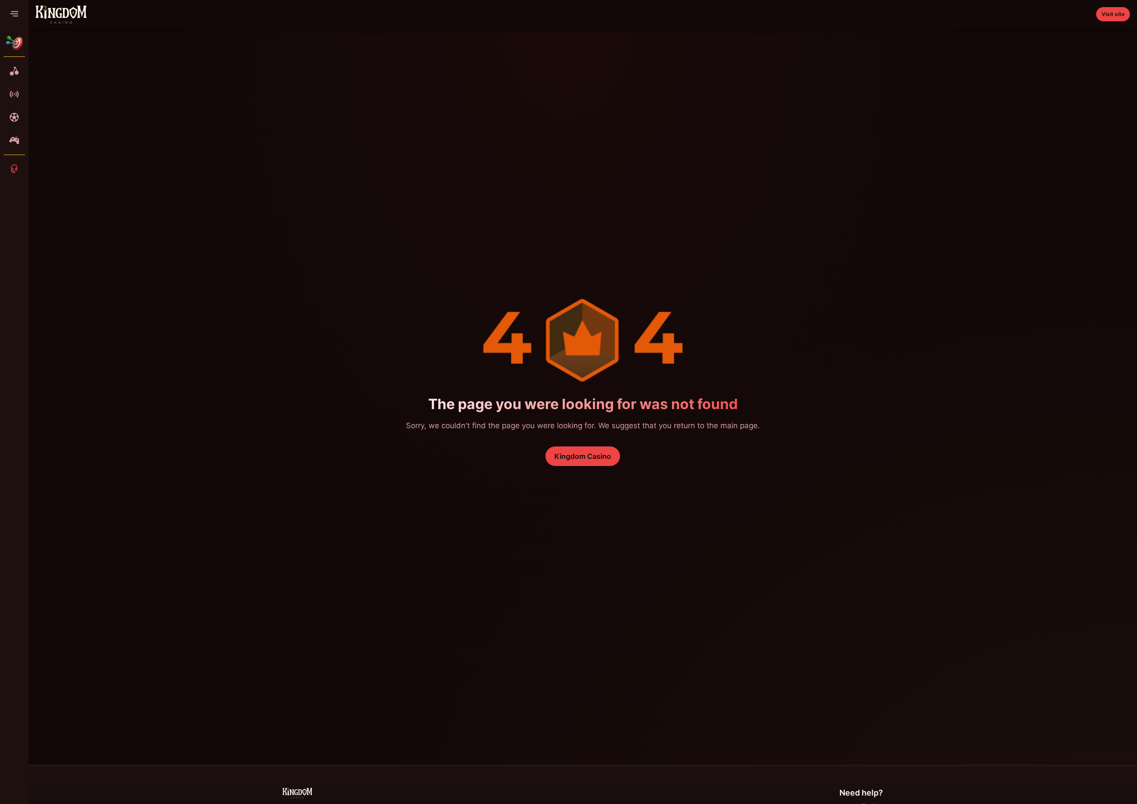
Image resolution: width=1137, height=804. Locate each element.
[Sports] (14, 117)
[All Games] (14, 71)
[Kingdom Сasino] (61, 14)
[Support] (14, 168)
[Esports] (14, 140)
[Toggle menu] (14, 14)
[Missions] (14, 42)
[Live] (14, 94)
